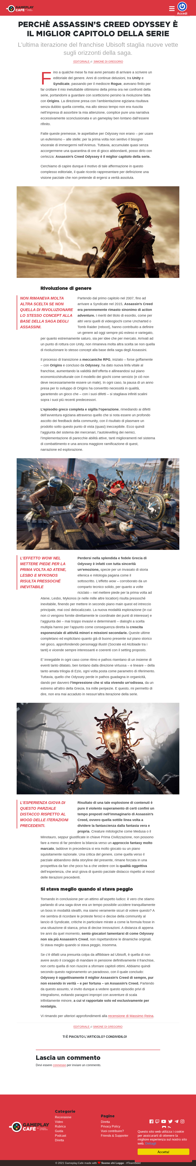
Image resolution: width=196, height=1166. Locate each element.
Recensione (63, 1117)
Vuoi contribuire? (112, 1131)
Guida (59, 1131)
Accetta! (163, 1151)
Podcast (60, 1135)
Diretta (59, 1140)
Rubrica (60, 1126)
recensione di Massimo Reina (130, 1016)
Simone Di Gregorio (108, 61)
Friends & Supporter (114, 1135)
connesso (59, 1065)
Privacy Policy (110, 1126)
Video (59, 1121)
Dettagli (150, 1143)
